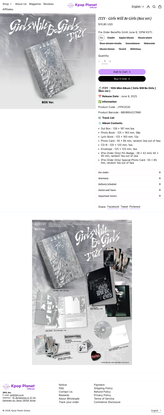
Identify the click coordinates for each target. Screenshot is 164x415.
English (155, 410)
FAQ (61, 388)
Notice (63, 384)
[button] (159, 6)
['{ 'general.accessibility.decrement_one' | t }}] (99, 61)
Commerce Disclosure (107, 402)
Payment (99, 384)
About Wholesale (69, 398)
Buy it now (120, 78)
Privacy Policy (102, 395)
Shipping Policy (103, 388)
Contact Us (65, 391)
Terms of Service (104, 398)
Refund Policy (102, 391)
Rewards (64, 395)
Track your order (69, 402)
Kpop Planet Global (20, 410)
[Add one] (110, 61)
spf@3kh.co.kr (17, 395)
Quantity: (103, 55)
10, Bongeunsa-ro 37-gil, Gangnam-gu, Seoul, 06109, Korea (19, 399)
